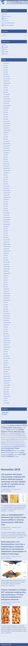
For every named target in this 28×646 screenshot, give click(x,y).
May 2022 (5, 157)
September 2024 (6, 105)
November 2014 (6, 342)
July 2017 (5, 277)
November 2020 (6, 192)
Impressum (4, 414)
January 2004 (6, 394)
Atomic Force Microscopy (13, 431)
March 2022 (5, 161)
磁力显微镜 (17, 456)
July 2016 (5, 302)
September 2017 (6, 273)
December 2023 (6, 123)
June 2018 (5, 255)
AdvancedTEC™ (4, 425)
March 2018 (5, 259)
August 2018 (6, 253)
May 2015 (5, 329)
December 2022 (6, 143)
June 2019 (5, 230)
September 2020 (6, 197)
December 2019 (6, 217)
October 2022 (6, 148)
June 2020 (5, 204)
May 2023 (5, 139)
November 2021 (6, 170)
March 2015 (5, 333)
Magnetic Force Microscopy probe (19, 437)
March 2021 (5, 183)
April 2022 (5, 159)
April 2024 (5, 116)
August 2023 (6, 132)
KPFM (18, 435)
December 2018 (6, 244)
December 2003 (6, 396)
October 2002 (6, 403)
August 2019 (6, 226)
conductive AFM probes (15, 433)
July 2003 (5, 398)
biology (3, 433)
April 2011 (5, 365)
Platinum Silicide (12, 444)
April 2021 (5, 181)
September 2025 (6, 83)
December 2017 (6, 266)
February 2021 (6, 186)
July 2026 (5, 65)
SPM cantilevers (17, 450)
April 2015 (5, 331)
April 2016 (5, 309)
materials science (14, 439)
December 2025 (6, 78)
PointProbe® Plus (9, 446)
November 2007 (6, 369)
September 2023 (6, 130)
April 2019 (5, 235)
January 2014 (6, 356)
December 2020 (6, 190)
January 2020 (6, 215)
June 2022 (5, 154)
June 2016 (5, 304)
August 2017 (6, 275)
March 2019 (5, 237)
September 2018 (6, 251)
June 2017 (5, 280)
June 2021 (5, 177)
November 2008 (6, 367)
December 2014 (6, 340)
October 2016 (6, 298)
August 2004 (6, 391)
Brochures (6, 20)
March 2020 (5, 210)
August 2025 (6, 85)
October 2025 (6, 81)
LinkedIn (6, 53)
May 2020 (5, 206)
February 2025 (6, 94)
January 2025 (6, 96)
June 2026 (5, 67)
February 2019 (6, 239)
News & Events (7, 16)
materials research (5, 439)
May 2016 (5, 306)
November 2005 (6, 385)
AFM (8, 425)
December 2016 (6, 293)
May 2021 (5, 179)
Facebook (6, 47)
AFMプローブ (12, 430)
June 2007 (5, 371)
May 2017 (5, 282)
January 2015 (6, 338)
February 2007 (6, 374)
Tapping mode (4, 454)
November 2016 (6, 295)
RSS (5, 44)
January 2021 (6, 188)
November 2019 (6, 219)
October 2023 (6, 128)
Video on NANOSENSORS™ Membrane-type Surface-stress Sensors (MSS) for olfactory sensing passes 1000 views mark (13, 520)
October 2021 (6, 172)
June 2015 (5, 327)
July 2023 (5, 134)
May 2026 (5, 69)
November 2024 (6, 101)
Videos (5, 18)
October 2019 (6, 221)
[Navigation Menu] (25, 2)
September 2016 (6, 300)
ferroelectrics (24, 433)
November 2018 (6, 246)
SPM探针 (21, 452)
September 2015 (6, 322)
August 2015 (6, 324)
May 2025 (5, 92)
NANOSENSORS (4, 444)
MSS (14, 442)
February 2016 (6, 313)
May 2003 (5, 400)
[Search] (25, 35)
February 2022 (6, 163)
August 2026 (6, 63)
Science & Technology (8, 25)
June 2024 (5, 112)
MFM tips (10, 442)
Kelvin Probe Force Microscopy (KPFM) (8, 435)
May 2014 (5, 353)
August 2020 (6, 199)
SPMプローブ (15, 452)
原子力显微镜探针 (8, 456)
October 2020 (6, 195)
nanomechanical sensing (20, 442)
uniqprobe (10, 454)
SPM (12, 450)
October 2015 (6, 320)
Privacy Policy (5, 412)
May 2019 (5, 233)
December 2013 (6, 358)
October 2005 (6, 387)
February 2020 (6, 213)
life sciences (22, 435)
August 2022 (6, 152)
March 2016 (5, 311)
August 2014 (6, 349)
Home (5, 14)
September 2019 (6, 224)
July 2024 (5, 110)
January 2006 (6, 382)
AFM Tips (12, 427)
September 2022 (6, 150)
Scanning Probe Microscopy (10, 449)
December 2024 (6, 98)
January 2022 (6, 166)
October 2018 (6, 248)
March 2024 (5, 119)
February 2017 (6, 289)
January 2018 (6, 264)
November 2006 (6, 378)
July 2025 (5, 87)
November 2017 (6, 268)
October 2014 (6, 344)
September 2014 (6, 347)
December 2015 (6, 315)
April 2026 (5, 72)
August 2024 (6, 107)
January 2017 (6, 291)
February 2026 (6, 76)
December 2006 (6, 376)
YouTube (6, 51)
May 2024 (5, 114)
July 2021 (5, 175)
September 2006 (6, 380)
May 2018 (5, 257)
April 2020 (5, 208)
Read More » (11, 510)
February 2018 (6, 262)
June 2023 (5, 136)
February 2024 (6, 121)
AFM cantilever (16, 425)
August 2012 (6, 362)
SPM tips (8, 452)
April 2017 (5, 284)
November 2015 (6, 318)
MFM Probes (6, 442)
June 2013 (5, 360)
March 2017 (5, 286)
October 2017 (6, 271)
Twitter (5, 49)
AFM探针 (21, 430)
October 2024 (6, 103)
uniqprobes (16, 454)
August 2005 (6, 389)
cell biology (7, 433)
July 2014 (5, 351)
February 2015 (6, 336)
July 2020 (5, 201)
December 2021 (6, 168)
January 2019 (6, 242)
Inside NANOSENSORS (9, 23)
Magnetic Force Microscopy (6, 437)
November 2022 (6, 145)
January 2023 (6, 141)
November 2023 (6, 125)
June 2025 (5, 90)
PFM (8, 444)
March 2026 (5, 74)
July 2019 (5, 228)
